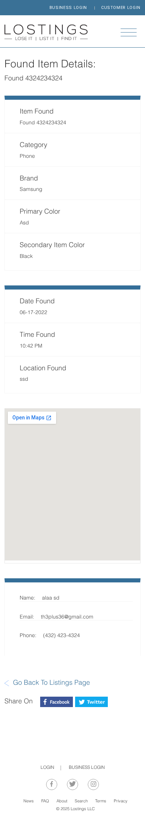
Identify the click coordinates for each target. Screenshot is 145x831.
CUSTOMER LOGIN (121, 7)
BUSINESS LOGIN (68, 7)
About (62, 801)
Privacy (121, 801)
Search (81, 801)
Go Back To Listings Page (51, 683)
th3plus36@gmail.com (67, 617)
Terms (100, 801)
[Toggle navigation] (128, 32)
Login (47, 768)
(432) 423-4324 (61, 635)
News (28, 801)
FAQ (45, 801)
